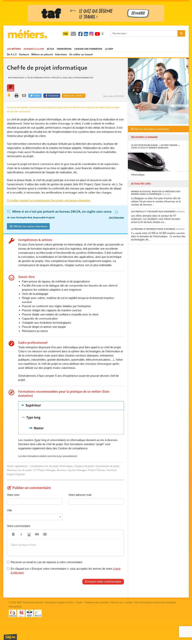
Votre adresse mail (79, 494)
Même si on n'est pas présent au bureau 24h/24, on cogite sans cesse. (65, 211)
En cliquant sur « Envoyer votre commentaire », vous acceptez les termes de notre (66, 570)
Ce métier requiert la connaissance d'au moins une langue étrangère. (49, 200)
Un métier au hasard (81, 54)
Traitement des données (96, 602)
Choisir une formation (88, 49)
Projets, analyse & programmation (72, 78)
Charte (78, 602)
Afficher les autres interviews (30, 226)
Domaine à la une (34, 49)
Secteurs (24, 54)
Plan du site (117, 602)
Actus (50, 49)
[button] (13, 534)
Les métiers (14, 49)
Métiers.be (27, 34)
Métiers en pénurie (42, 54)
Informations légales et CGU (59, 602)
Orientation (64, 49)
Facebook (53, 95)
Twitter (36, 95)
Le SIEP (109, 49)
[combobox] (34, 517)
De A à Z (12, 54)
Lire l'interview (116, 217)
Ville (9, 510)
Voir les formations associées (151, 129)
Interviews (61, 54)
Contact (129, 602)
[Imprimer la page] (16, 96)
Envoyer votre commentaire (103, 581)
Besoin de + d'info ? (74, 95)
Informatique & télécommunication (29, 78)
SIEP (19, 602)
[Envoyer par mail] (24, 96)
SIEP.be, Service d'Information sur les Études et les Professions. (10, 637)
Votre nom (13, 494)
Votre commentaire (18, 525)
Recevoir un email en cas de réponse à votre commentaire (46, 562)
